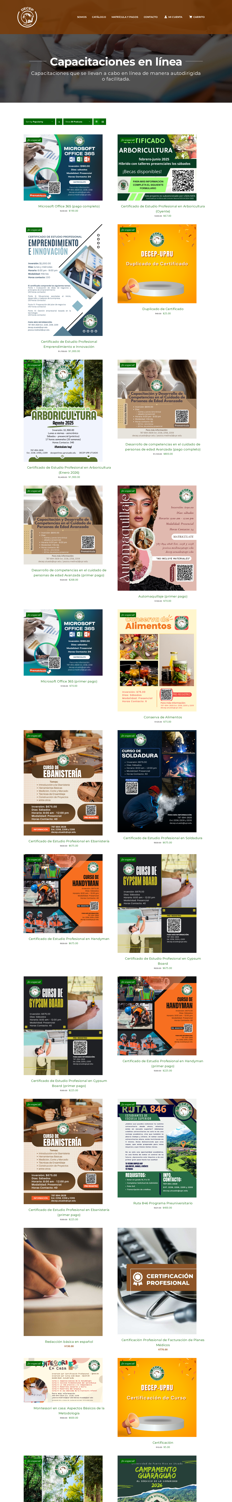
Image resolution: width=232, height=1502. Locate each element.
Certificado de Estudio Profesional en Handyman (69, 939)
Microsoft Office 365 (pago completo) (69, 206)
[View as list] (103, 122)
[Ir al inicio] (27, 17)
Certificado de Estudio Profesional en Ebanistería (69, 841)
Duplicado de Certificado (163, 309)
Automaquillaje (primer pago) (162, 596)
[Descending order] (59, 121)
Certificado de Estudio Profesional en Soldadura (162, 838)
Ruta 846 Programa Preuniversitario (163, 1203)
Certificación (163, 1443)
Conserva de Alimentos (163, 717)
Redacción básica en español (69, 1342)
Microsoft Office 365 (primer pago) (69, 681)
